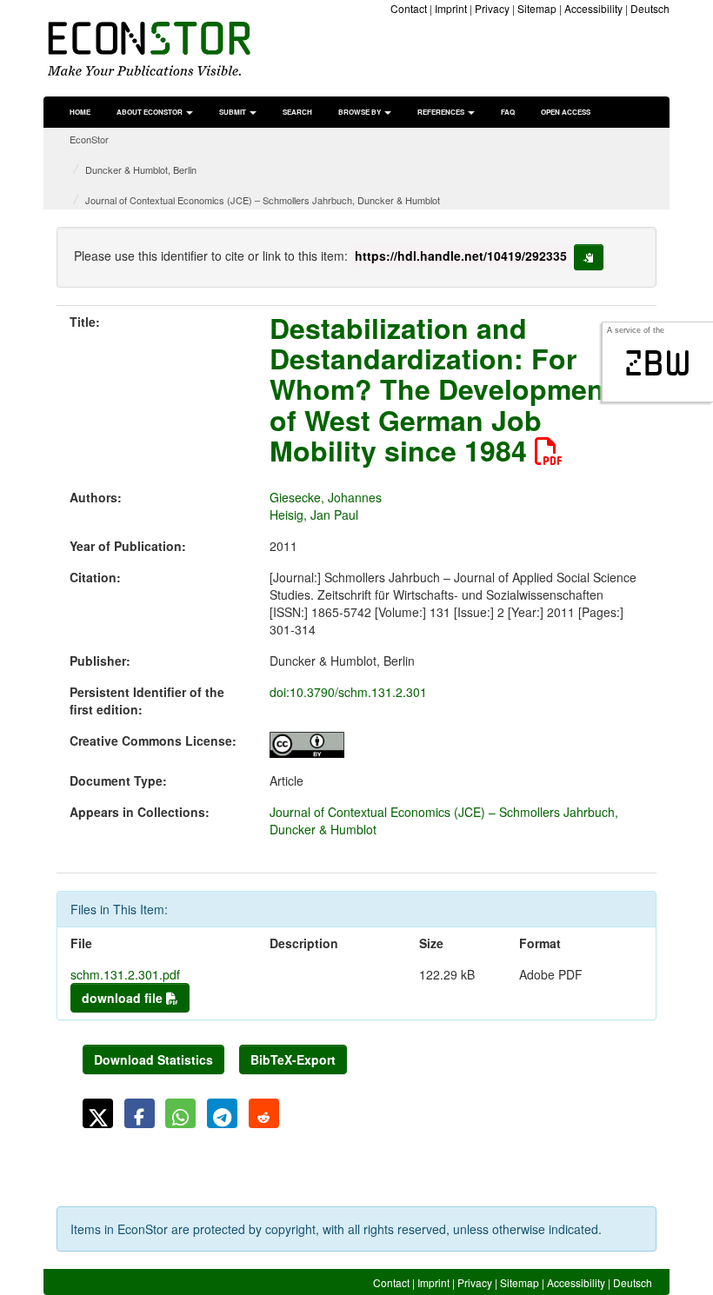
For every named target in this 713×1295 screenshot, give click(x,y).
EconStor (89, 139)
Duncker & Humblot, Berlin (141, 169)
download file (124, 997)
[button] (98, 1113)
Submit (233, 111)
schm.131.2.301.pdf (125, 974)
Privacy (492, 8)
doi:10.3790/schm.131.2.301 (348, 692)
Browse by (360, 111)
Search (297, 111)
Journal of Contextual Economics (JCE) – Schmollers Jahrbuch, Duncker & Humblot (262, 200)
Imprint (451, 8)
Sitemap (536, 8)
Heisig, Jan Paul (314, 514)
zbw (657, 363)
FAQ (508, 111)
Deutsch (650, 8)
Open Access (565, 111)
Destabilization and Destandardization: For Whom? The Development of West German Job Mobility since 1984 (442, 389)
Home (80, 111)
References (441, 111)
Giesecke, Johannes (326, 497)
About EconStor (150, 111)
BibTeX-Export (293, 1059)
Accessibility (593, 8)
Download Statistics (153, 1059)
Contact (408, 8)
